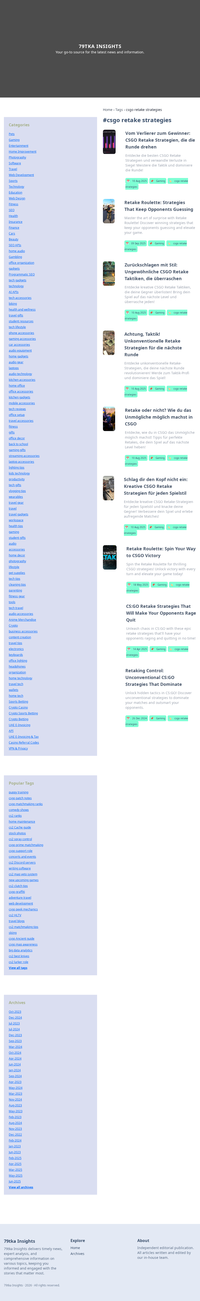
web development (21, 903)
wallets (13, 690)
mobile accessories (22, 403)
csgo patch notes (20, 798)
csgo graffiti (17, 892)
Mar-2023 (15, 1094)
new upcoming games (24, 880)
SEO (11, 210)
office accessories (21, 391)
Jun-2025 (15, 1181)
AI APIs (14, 292)
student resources (21, 321)
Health (13, 216)
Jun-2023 (15, 1152)
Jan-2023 (15, 1146)
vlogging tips (17, 491)
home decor (17, 555)
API (11, 731)
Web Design (17, 198)
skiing (13, 933)
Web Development (21, 175)
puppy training (18, 792)
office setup (17, 415)
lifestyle (14, 567)
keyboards (16, 655)
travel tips (15, 643)
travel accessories (21, 421)
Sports (13, 181)
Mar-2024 (15, 1047)
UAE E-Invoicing (19, 725)
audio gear (16, 362)
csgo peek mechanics (23, 909)
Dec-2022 (15, 1135)
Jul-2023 (14, 1023)
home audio (17, 251)
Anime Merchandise (22, 620)
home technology (20, 678)
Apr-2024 (15, 1058)
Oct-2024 (15, 1053)
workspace (16, 520)
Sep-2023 (15, 1041)
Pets (12, 134)
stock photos (17, 833)
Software (15, 163)
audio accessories (21, 614)
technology (16, 286)
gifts (12, 432)
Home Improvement (22, 151)
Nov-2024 (15, 1099)
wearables (16, 497)
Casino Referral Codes (24, 742)
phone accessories (21, 333)
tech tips (14, 579)
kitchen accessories (22, 380)
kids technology (19, 473)
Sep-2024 (15, 1076)
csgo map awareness (23, 944)
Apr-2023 (15, 1082)
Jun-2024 (15, 1064)
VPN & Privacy (18, 748)
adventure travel (20, 898)
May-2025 (15, 1175)
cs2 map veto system (23, 874)
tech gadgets (17, 280)
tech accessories (20, 298)
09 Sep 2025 (136, 243)
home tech (16, 696)
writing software (20, 868)
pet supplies (17, 573)
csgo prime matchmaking (26, 845)
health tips (16, 526)
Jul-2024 (14, 1029)
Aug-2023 (15, 1105)
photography (17, 561)
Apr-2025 (15, 1164)
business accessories (23, 631)
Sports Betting (18, 702)
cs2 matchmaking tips (23, 927)
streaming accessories (24, 456)
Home (107, 109)
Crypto (13, 625)
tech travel (16, 608)
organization (17, 672)
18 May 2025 (138, 584)
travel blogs (17, 921)
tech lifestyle (17, 327)
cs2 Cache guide (20, 827)
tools (12, 602)
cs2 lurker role (18, 962)
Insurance (15, 222)
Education (15, 192)
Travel (13, 169)
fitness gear (17, 596)
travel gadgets (18, 514)
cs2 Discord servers (22, 862)
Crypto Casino (18, 707)
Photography (17, 157)
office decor (17, 438)
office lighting (18, 661)
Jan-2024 (15, 1070)
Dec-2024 (15, 1017)
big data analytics (20, 950)
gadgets (14, 268)
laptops (14, 368)
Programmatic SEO (22, 274)
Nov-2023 (15, 1129)
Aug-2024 (15, 1123)
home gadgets (18, 356)
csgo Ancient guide (21, 938)
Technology (16, 187)
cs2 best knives (19, 956)
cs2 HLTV (15, 915)
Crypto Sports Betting (23, 713)
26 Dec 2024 (137, 718)
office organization (21, 263)
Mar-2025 (15, 1170)
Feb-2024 (15, 1140)
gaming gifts (17, 450)
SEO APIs (15, 245)
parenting (15, 590)
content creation (20, 637)
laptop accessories (21, 462)
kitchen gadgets (19, 397)
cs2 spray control (20, 839)
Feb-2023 (15, 1117)
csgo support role (20, 851)
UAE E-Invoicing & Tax (24, 737)
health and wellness (22, 309)
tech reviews (17, 409)
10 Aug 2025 (137, 181)
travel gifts (16, 315)
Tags (119, 109)
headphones (17, 666)
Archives (77, 1253)
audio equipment (20, 350)
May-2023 (15, 1111)
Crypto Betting (18, 719)
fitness (13, 426)
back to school (18, 444)
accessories (17, 549)
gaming (14, 532)
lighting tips (16, 467)
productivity (17, 479)
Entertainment (18, 146)
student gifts (17, 538)
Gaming (157, 181)
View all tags (18, 968)
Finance (14, 228)
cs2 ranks (15, 816)
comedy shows (19, 810)
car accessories (19, 345)
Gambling (15, 257)
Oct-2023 (15, 1012)
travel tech (16, 684)
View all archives (21, 1187)
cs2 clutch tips (18, 886)
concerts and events (22, 857)
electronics (16, 649)
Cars (12, 233)
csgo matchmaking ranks (26, 804)
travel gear (16, 503)
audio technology (20, 374)
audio (12, 544)
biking (13, 304)
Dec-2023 (15, 1035)
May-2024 (15, 1088)
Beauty (13, 239)
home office (17, 386)
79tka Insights (100, 46)
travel (13, 508)
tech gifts (15, 485)
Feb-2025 (15, 1158)
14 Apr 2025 (137, 649)
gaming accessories (22, 339)
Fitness (13, 204)
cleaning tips (17, 584)
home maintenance (22, 821)
